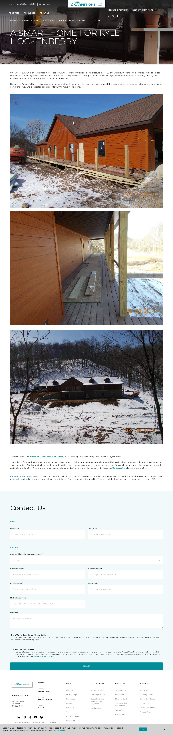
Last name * (93, 528)
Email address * (16, 583)
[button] (109, 16)
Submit (86, 666)
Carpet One (15, 20)
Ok (143, 729)
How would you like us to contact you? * (26, 554)
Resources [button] (29, 13)
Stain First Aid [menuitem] (121, 695)
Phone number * (17, 568)
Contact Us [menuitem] (144, 703)
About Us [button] (44, 13)
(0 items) (117, 16)
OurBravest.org (119, 468)
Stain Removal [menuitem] (121, 690)
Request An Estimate (142, 10)
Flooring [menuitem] (69, 690)
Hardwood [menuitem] (70, 699)
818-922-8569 (44, 4)
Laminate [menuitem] (70, 708)
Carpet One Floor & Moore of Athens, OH (47, 457)
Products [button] (14, 13)
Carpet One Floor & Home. (29, 722)
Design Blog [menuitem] (96, 708)
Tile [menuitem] (67, 712)
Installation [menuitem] (120, 714)
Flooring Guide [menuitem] (121, 699)
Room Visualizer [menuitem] (98, 690)
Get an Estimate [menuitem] (73, 716)
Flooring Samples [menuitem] (98, 695)
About (26, 20)
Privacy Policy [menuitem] (146, 712)
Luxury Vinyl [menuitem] (71, 695)
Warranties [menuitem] (120, 710)
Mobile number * (95, 568)
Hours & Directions (118, 10)
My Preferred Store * (18, 598)
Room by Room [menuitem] (146, 695)
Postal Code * (93, 583)
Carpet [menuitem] (69, 703)
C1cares (36, 20)
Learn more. (60, 731)
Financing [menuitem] (70, 721)
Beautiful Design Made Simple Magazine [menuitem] (98, 701)
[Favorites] (113, 16)
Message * (14, 612)
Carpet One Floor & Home (22, 476)
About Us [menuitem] (144, 690)
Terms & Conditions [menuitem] (148, 708)
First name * (15, 528)
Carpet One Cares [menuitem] (147, 699)
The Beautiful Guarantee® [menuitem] (121, 704)
